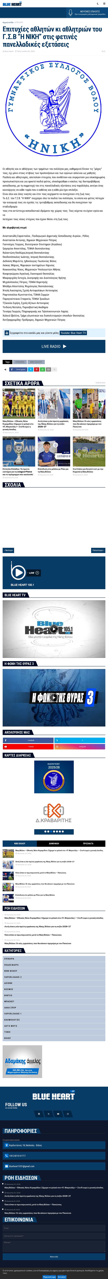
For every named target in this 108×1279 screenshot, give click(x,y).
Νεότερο (9, 550)
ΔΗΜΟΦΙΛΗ (54, 843)
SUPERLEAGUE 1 (13, 1014)
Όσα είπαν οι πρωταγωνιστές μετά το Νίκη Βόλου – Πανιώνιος (40, 873)
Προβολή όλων (100, 383)
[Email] (48, 369)
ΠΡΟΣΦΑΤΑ (88, 843)
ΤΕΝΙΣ (7, 1032)
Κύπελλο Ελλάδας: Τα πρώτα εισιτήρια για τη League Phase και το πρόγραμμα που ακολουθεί (18, 472)
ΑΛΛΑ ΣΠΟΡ (10, 1007)
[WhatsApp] (42, 369)
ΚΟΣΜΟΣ (8, 989)
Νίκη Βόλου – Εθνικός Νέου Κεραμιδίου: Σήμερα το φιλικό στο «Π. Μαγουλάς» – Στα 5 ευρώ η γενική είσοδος (18, 425)
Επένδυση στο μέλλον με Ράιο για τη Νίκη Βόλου (53, 470)
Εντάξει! (62, 1277)
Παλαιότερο (97, 550)
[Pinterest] (36, 369)
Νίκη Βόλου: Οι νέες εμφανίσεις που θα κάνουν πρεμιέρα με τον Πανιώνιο (87, 424)
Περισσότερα (49, 1277)
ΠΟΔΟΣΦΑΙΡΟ (11, 965)
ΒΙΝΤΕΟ (8, 995)
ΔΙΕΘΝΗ (8, 983)
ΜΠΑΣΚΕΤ (9, 1001)
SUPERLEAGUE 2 (13, 977)
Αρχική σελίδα (8, 22)
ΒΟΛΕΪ (7, 1038)
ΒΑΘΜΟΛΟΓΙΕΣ (12, 1020)
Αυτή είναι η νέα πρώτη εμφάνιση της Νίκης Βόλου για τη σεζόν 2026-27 (53, 424)
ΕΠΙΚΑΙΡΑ (19, 22)
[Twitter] (30, 369)
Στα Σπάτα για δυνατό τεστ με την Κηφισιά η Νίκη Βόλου (88, 470)
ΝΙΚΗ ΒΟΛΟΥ (36, 362)
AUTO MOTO (10, 1026)
